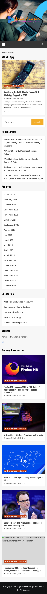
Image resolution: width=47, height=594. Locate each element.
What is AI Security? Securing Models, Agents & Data (21, 160)
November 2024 (11, 275)
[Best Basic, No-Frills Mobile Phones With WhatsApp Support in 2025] (23, 74)
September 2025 (11, 225)
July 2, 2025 (16, 98)
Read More (8, 112)
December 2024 (11, 270)
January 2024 (10, 285)
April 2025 (8, 250)
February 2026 (10, 199)
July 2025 (8, 235)
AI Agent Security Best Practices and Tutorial (20, 152)
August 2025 (10, 230)
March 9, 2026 (17, 438)
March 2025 (9, 255)
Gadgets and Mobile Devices (13, 86)
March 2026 (9, 194)
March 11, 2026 (17, 395)
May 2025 (8, 245)
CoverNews (38, 586)
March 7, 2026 (17, 528)
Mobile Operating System (15, 322)
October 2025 (10, 220)
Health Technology (12, 317)
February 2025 (10, 260)
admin (8, 98)
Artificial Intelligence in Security (18, 302)
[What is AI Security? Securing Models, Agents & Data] (23, 459)
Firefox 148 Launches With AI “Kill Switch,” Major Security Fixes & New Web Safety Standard (23, 142)
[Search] (42, 44)
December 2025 (11, 210)
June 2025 (8, 240)
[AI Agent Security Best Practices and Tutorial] (23, 417)
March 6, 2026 (17, 574)
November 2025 (11, 215)
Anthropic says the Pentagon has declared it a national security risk (23, 168)
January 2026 (10, 204)
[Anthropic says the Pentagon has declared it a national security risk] (23, 504)
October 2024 (10, 280)
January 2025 (10, 265)
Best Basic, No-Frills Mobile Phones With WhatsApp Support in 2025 (21, 94)
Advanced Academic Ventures (15, 336)
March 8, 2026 (17, 483)
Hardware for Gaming (13, 312)
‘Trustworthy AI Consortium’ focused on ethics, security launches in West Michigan (23, 177)
